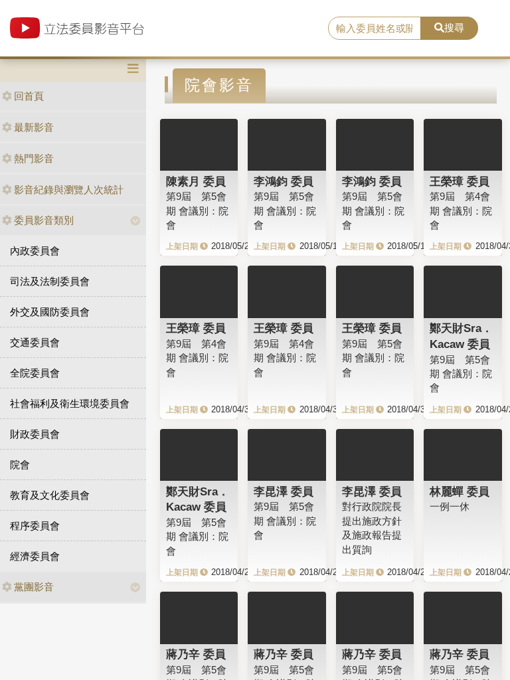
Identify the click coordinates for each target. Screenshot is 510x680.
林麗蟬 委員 (459, 491)
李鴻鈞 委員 (283, 181)
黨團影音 (34, 586)
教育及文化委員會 (50, 495)
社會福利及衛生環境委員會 (69, 403)
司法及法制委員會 (50, 281)
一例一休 (449, 506)
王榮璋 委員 (459, 181)
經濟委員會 (35, 556)
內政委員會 (35, 250)
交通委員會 (35, 342)
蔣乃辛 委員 (196, 654)
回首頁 (29, 96)
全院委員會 (35, 373)
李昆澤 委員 (283, 491)
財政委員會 (35, 434)
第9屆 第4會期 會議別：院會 (461, 210)
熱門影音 (34, 158)
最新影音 (34, 127)
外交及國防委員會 (50, 311)
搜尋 (454, 27)
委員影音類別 (44, 220)
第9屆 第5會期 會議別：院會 (197, 210)
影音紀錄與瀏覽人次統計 (69, 189)
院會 (20, 464)
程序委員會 (35, 525)
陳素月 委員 (196, 181)
